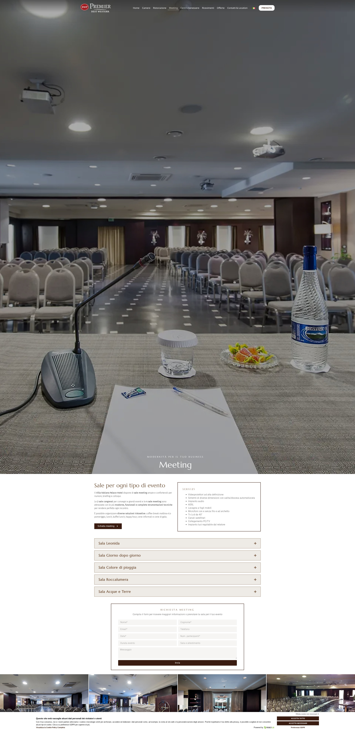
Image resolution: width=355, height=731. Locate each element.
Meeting (173, 7)
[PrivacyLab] (268, 727)
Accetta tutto (298, 718)
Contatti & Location (237, 7)
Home (136, 7)
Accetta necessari (298, 723)
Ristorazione (159, 7)
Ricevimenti (208, 7)
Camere (146, 7)
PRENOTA (267, 8)
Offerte (221, 7)
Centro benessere (190, 7)
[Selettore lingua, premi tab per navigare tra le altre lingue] (254, 8)
